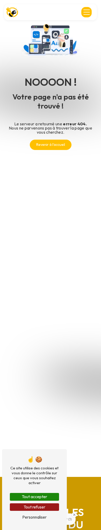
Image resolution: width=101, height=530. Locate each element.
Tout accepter (34, 496)
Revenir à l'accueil (50, 144)
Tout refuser (34, 507)
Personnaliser (34, 517)
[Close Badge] (74, 514)
